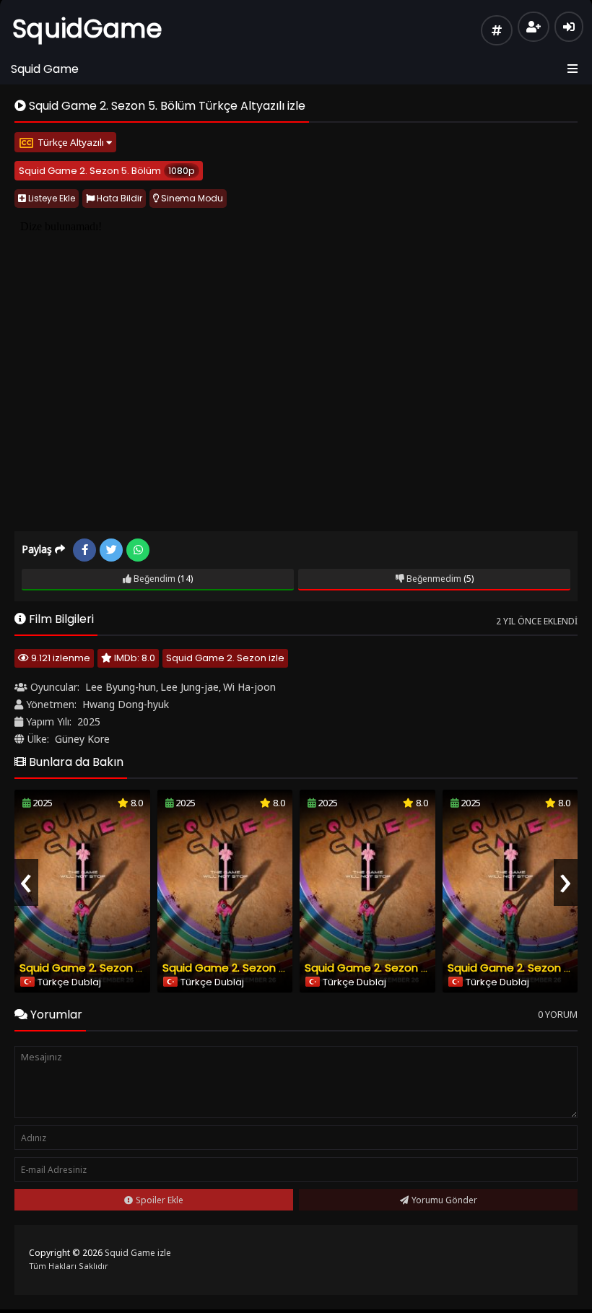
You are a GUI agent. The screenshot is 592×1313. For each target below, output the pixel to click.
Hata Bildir (118, 198)
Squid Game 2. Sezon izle (225, 658)
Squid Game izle (138, 1253)
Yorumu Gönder (444, 1200)
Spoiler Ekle (159, 1200)
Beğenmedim (432, 578)
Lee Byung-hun (120, 687)
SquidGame (87, 28)
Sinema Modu (191, 198)
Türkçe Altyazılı (72, 142)
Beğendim (153, 578)
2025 (88, 721)
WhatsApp (137, 550)
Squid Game (45, 69)
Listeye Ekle (50, 198)
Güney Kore (82, 739)
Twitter (111, 550)
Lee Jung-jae (189, 687)
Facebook (84, 550)
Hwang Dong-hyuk (125, 704)
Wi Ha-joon (249, 687)
